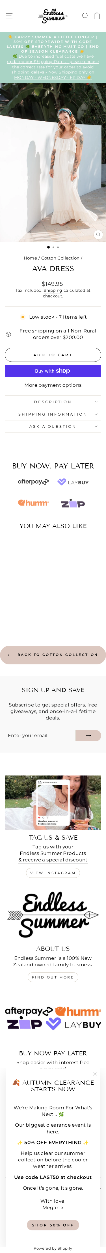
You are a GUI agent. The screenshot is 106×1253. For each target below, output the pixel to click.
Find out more (53, 977)
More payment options (52, 385)
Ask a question (53, 426)
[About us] (53, 914)
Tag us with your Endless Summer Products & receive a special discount (53, 853)
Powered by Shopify (53, 1248)
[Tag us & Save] (53, 802)
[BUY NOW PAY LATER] (53, 1018)
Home (30, 258)
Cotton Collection (60, 258)
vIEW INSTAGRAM (53, 873)
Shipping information (53, 414)
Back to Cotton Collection (57, 655)
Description (53, 401)
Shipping (53, 290)
